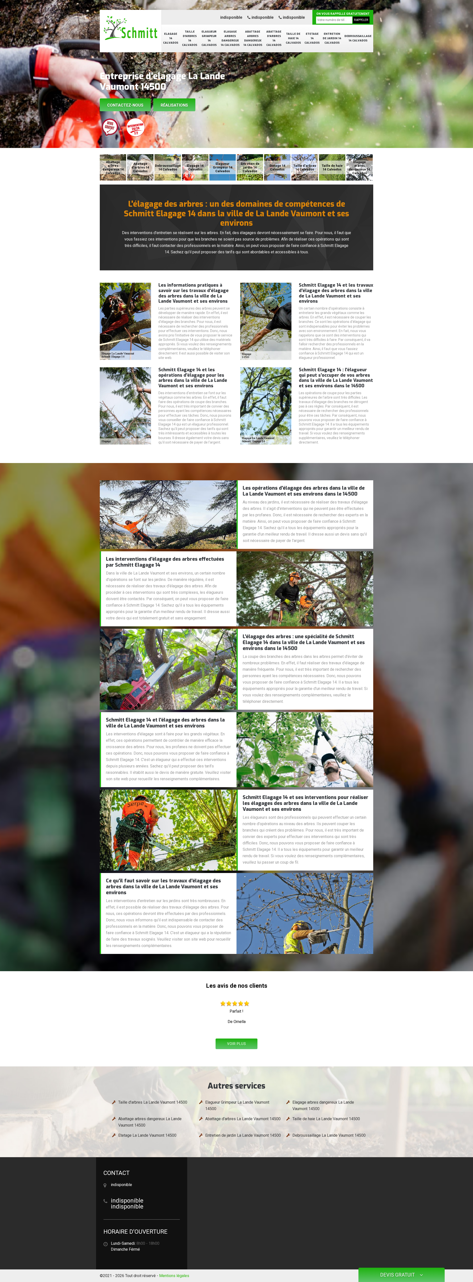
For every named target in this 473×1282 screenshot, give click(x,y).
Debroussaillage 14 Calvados (358, 38)
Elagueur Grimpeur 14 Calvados (209, 38)
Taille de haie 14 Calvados (293, 38)
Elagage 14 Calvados (170, 38)
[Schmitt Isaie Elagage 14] (130, 28)
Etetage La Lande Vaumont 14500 (147, 1135)
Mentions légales (174, 1275)
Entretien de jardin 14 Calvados (332, 38)
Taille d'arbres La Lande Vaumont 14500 (152, 1102)
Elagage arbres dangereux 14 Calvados (230, 38)
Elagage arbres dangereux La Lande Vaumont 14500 (323, 1105)
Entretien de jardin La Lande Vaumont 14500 (243, 1135)
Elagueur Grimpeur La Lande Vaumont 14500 (237, 1105)
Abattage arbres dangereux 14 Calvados (252, 38)
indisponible (231, 17)
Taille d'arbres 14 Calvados (189, 38)
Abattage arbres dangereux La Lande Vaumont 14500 (150, 1122)
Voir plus (236, 1044)
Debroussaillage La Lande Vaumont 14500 (329, 1135)
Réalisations (174, 105)
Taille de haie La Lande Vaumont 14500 (326, 1118)
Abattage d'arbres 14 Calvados (273, 38)
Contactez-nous (125, 105)
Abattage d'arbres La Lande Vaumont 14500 (243, 1118)
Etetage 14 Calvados (312, 38)
